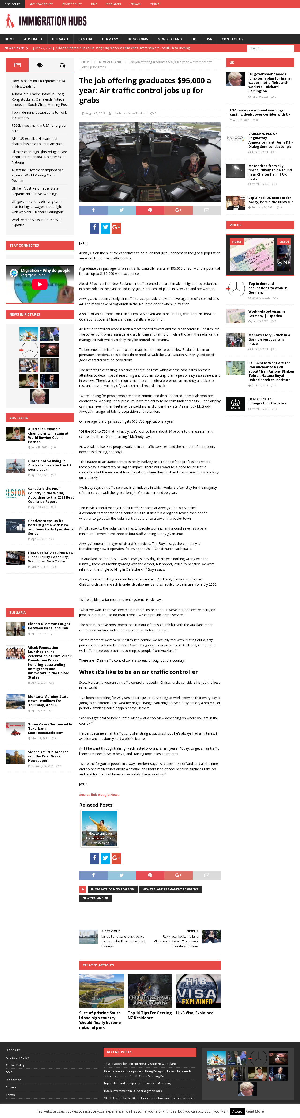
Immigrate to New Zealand (112, 889)
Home (10, 39)
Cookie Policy (72, 4)
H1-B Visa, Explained (195, 1012)
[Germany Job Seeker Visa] (252, 254)
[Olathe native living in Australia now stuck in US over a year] (15, 466)
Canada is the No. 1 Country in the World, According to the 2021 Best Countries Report (51, 495)
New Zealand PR (95, 898)
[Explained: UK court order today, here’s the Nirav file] (235, 203)
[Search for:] (270, 48)
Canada (85, 39)
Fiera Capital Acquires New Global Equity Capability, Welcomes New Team (50, 556)
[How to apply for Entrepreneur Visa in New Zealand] (28, 334)
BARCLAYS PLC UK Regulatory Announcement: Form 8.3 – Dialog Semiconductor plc (270, 140)
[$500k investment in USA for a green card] (49, 350)
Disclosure (12, 4)
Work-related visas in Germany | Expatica (266, 313)
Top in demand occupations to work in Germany (267, 287)
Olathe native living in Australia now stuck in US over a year (49, 465)
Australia (33, 39)
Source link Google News (99, 794)
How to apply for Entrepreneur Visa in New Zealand (140, 1063)
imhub (116, 113)
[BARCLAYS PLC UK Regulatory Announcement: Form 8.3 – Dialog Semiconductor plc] (235, 139)
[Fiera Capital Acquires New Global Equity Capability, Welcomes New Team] (15, 558)
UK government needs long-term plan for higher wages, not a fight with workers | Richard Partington (37, 206)
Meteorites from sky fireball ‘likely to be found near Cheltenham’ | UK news (270, 172)
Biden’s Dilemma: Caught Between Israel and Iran (49, 626)
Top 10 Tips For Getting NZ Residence (150, 1015)
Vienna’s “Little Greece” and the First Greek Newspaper (48, 756)
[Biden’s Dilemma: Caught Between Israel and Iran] (15, 629)
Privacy (136, 4)
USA (209, 39)
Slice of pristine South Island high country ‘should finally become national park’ (100, 1020)
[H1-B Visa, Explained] (198, 991)
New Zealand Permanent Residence (170, 889)
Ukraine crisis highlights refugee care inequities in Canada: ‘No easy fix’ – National (39, 156)
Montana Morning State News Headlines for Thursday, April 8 (48, 700)
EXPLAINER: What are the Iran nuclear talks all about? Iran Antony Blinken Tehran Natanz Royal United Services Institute (271, 371)
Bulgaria (60, 39)
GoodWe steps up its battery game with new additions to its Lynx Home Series (51, 527)
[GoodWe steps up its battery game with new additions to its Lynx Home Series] (15, 526)
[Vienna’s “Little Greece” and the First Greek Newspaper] (15, 757)
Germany (110, 39)
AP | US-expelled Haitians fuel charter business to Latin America (149, 1098)
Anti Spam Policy (41, 4)
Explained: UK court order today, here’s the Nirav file (270, 199)
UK (193, 39)
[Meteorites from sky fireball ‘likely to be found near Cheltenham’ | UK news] (235, 171)
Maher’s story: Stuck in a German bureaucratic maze (269, 339)
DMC (94, 4)
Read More (255, 1111)
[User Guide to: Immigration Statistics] (235, 404)
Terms (154, 4)
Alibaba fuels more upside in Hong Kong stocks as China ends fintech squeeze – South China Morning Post (40, 99)
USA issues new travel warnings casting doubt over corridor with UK (260, 112)
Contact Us (232, 39)
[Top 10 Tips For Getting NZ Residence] (150, 991)
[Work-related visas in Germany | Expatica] (235, 316)
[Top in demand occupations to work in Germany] (28, 350)
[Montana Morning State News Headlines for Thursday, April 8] (15, 701)
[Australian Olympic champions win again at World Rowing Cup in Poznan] (28, 381)
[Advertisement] (134, 915)
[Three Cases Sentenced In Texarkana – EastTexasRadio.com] (15, 729)
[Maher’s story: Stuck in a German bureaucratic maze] (235, 340)
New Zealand (170, 39)
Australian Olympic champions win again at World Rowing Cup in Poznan (38, 175)
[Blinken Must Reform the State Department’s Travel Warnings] (49, 381)
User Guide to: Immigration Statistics (267, 401)
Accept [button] (237, 1111)
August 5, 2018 (95, 113)
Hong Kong (138, 39)
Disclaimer (113, 4)
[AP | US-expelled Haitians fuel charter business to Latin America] (28, 365)
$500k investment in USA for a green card (133, 1091)
